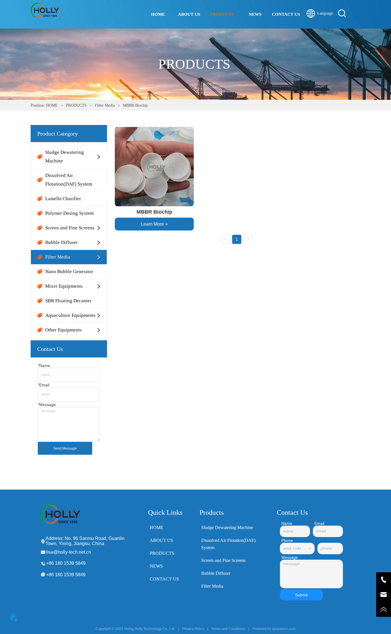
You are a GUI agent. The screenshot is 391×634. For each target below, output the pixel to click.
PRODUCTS (76, 105)
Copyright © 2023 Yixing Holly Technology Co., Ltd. (135, 629)
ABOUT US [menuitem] (189, 14)
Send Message (65, 448)
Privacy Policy (193, 629)
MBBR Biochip (135, 105)
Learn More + (154, 224)
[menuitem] (222, 14)
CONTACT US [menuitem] (286, 14)
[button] (222, 14)
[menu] (222, 14)
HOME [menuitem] (158, 14)
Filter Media (105, 105)
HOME (52, 105)
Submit (301, 595)
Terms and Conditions (228, 629)
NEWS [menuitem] (255, 14)
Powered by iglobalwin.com (273, 629)
